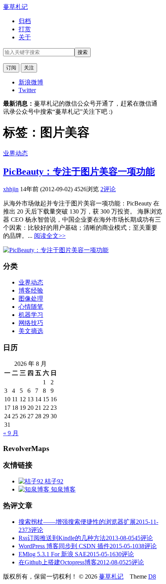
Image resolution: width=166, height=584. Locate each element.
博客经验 (31, 290)
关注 (29, 68)
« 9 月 (11, 433)
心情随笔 (31, 306)
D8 (152, 576)
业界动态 (15, 153)
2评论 (108, 189)
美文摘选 (31, 331)
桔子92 (53, 481)
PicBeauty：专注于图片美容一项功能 (79, 172)
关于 (25, 37)
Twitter (27, 90)
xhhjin (11, 189)
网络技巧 (31, 323)
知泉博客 (62, 489)
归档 (25, 21)
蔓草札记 (15, 6)
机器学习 (31, 314)
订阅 (11, 68)
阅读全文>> (50, 235)
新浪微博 (31, 82)
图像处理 (31, 298)
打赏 (25, 29)
